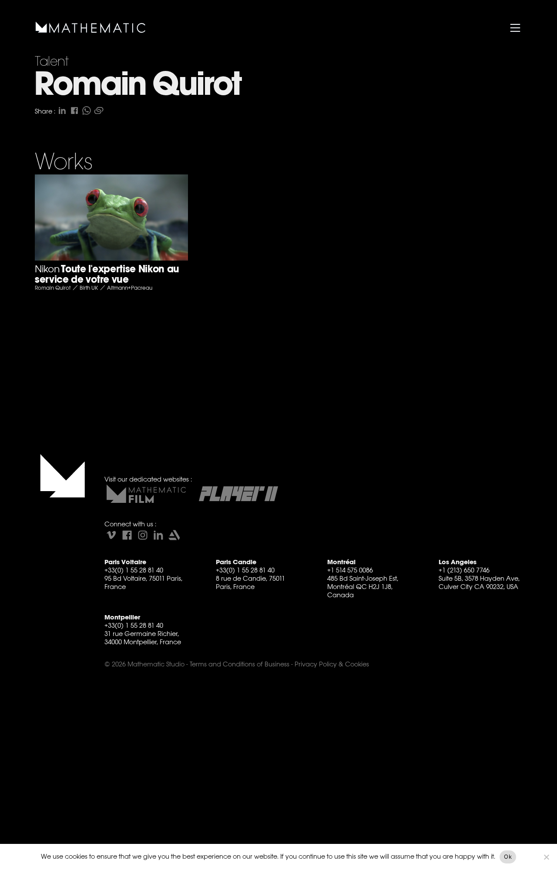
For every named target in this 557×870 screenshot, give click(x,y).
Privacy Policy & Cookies (332, 664)
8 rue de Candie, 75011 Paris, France (250, 582)
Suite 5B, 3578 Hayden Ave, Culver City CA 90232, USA (479, 582)
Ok (508, 856)
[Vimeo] (111, 535)
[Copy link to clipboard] (99, 110)
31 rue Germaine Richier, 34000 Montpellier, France (142, 637)
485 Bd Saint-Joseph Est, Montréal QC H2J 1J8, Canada (362, 586)
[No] (546, 857)
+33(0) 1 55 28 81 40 (133, 570)
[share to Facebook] (74, 110)
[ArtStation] (174, 535)
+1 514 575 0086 (350, 570)
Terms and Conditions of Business (239, 664)
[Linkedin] (158, 535)
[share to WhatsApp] (86, 110)
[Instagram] (143, 535)
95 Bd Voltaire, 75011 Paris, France (143, 582)
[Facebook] (127, 535)
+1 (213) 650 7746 (464, 570)
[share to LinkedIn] (62, 110)
